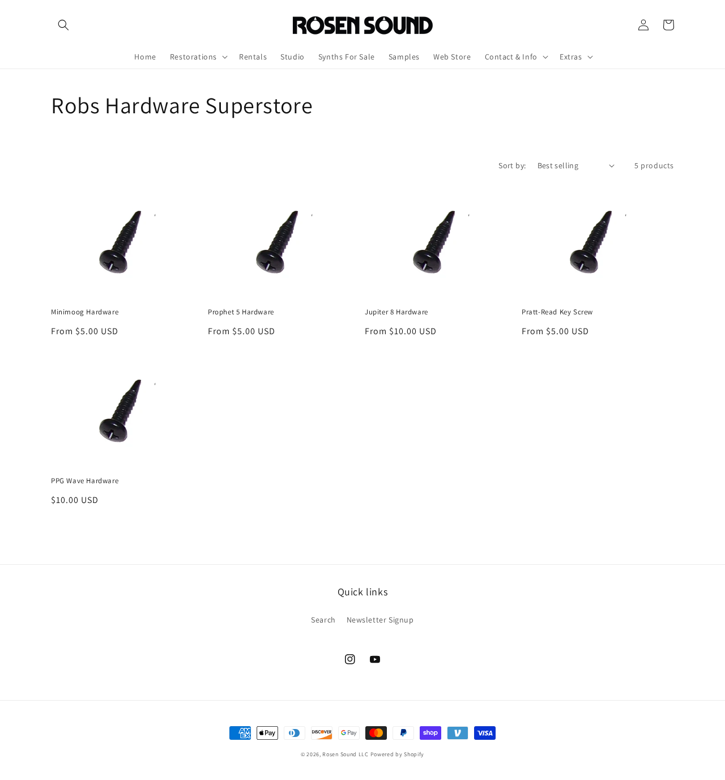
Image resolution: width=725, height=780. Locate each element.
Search (323, 620)
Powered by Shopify (397, 754)
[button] (63, 24)
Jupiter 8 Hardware (396, 312)
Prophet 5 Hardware (241, 312)
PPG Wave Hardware (84, 480)
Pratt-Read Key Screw (557, 312)
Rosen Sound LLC (345, 754)
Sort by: (512, 165)
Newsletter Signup (380, 620)
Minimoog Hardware (84, 312)
